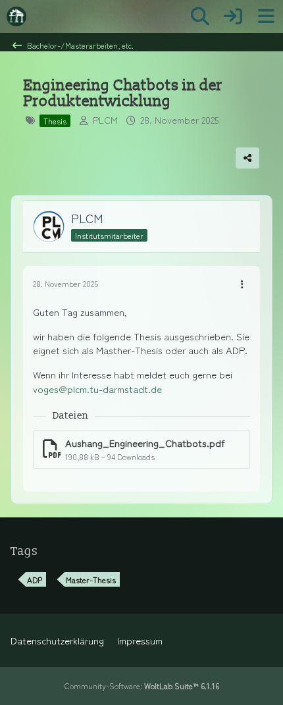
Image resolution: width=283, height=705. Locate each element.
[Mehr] (242, 283)
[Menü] (266, 16)
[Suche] (200, 16)
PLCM (105, 119)
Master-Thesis (91, 579)
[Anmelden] (233, 16)
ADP (34, 579)
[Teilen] (247, 158)
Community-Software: (141, 685)
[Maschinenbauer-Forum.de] (16, 16)
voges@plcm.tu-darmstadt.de (97, 389)
